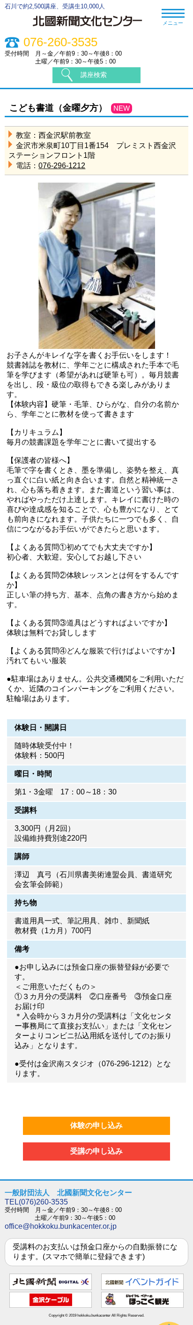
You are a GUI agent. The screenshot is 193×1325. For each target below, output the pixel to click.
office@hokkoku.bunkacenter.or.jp (61, 1226)
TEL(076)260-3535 (36, 1202)
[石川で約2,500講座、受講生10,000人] (92, 27)
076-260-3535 (60, 42)
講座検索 (94, 74)
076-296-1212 (61, 166)
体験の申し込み (96, 1125)
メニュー (173, 23)
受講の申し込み (96, 1151)
